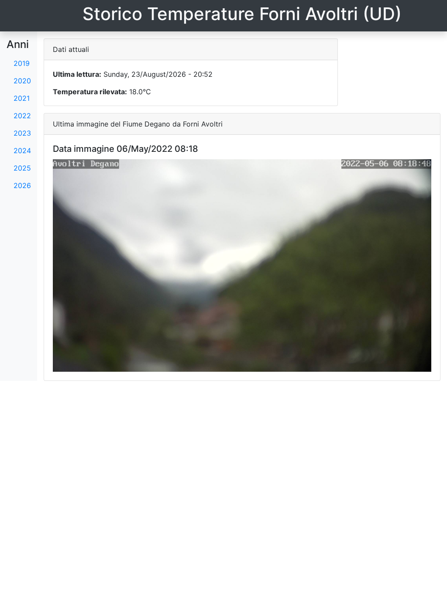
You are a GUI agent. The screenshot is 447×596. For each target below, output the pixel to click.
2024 (22, 150)
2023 (22, 133)
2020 (22, 80)
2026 (22, 185)
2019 (22, 63)
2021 (22, 98)
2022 (22, 115)
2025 (22, 168)
